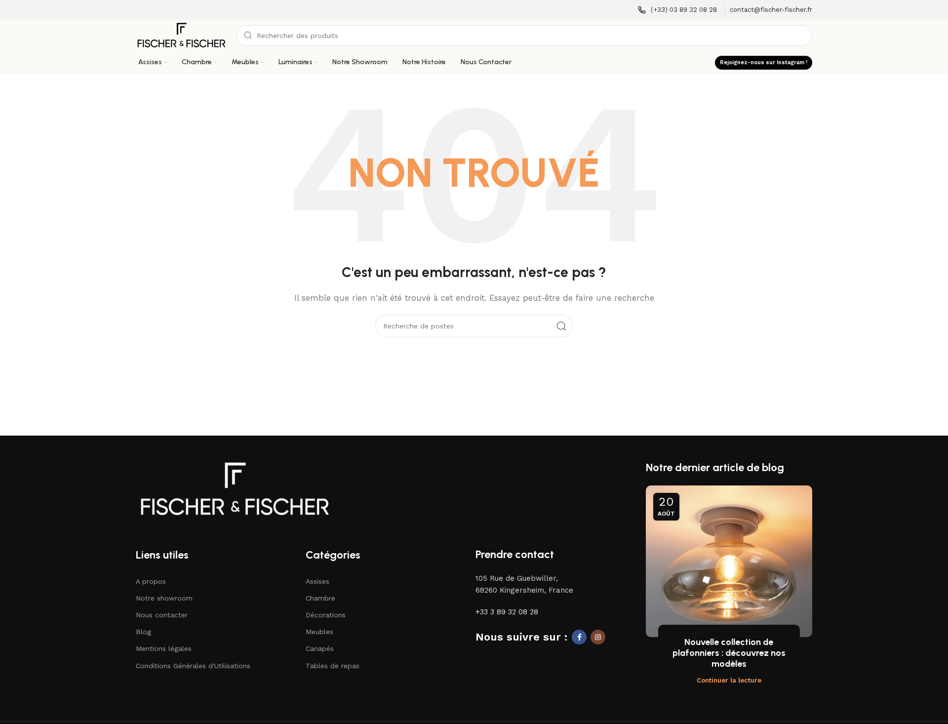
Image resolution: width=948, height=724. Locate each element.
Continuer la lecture (729, 680)
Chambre (320, 598)
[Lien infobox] (677, 10)
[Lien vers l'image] (234, 488)
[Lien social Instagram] (598, 637)
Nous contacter (162, 615)
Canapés (320, 648)
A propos (151, 581)
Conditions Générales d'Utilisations (193, 666)
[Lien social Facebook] (579, 637)
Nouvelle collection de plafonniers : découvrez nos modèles (729, 653)
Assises (317, 581)
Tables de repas (332, 666)
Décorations (326, 615)
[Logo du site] (181, 35)
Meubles (319, 632)
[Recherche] (561, 326)
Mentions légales (164, 648)
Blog (143, 632)
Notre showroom (164, 598)
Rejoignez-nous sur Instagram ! (763, 62)
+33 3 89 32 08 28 (506, 611)
